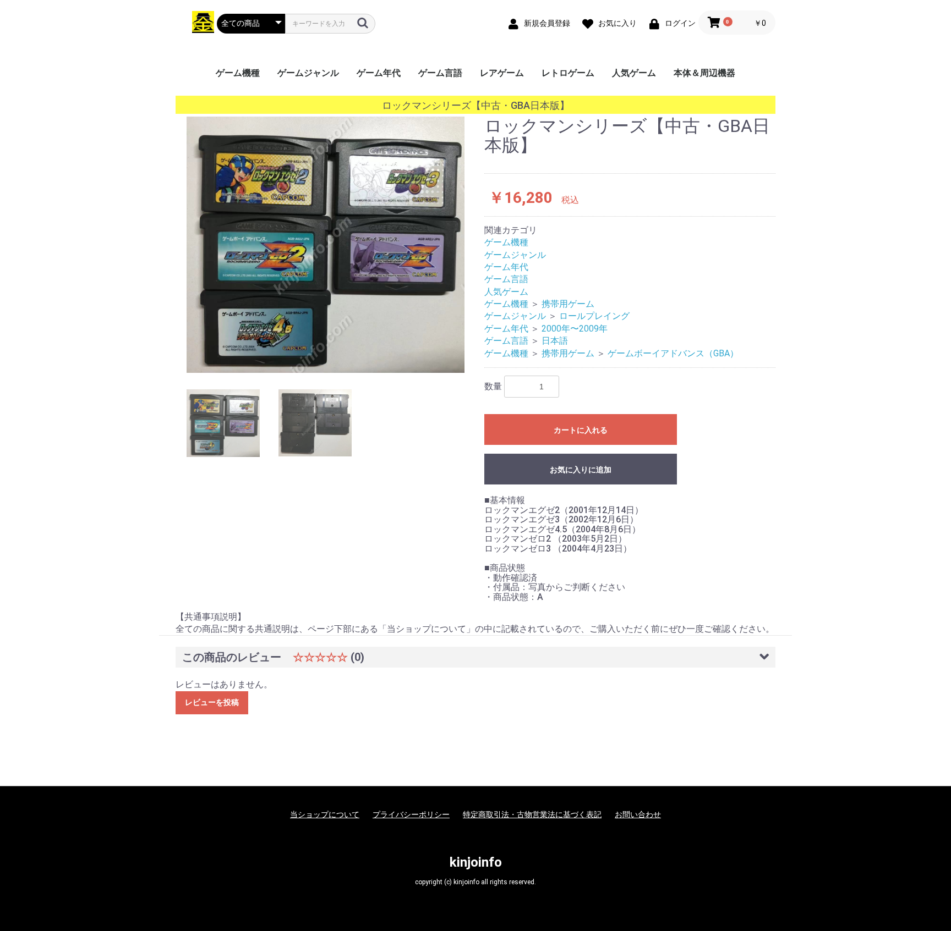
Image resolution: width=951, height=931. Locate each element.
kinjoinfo (476, 862)
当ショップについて (324, 814)
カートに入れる (581, 430)
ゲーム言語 (440, 73)
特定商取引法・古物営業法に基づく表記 (532, 814)
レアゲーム (502, 73)
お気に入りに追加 (580, 469)
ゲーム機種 (238, 73)
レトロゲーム (568, 73)
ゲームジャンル (308, 73)
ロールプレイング (594, 316)
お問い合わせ (638, 814)
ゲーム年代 (379, 73)
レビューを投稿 (212, 702)
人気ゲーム (634, 73)
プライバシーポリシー (411, 814)
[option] (325, 245)
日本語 (555, 340)
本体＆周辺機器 (704, 73)
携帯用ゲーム (568, 304)
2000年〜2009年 (575, 328)
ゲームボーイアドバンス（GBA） (673, 353)
